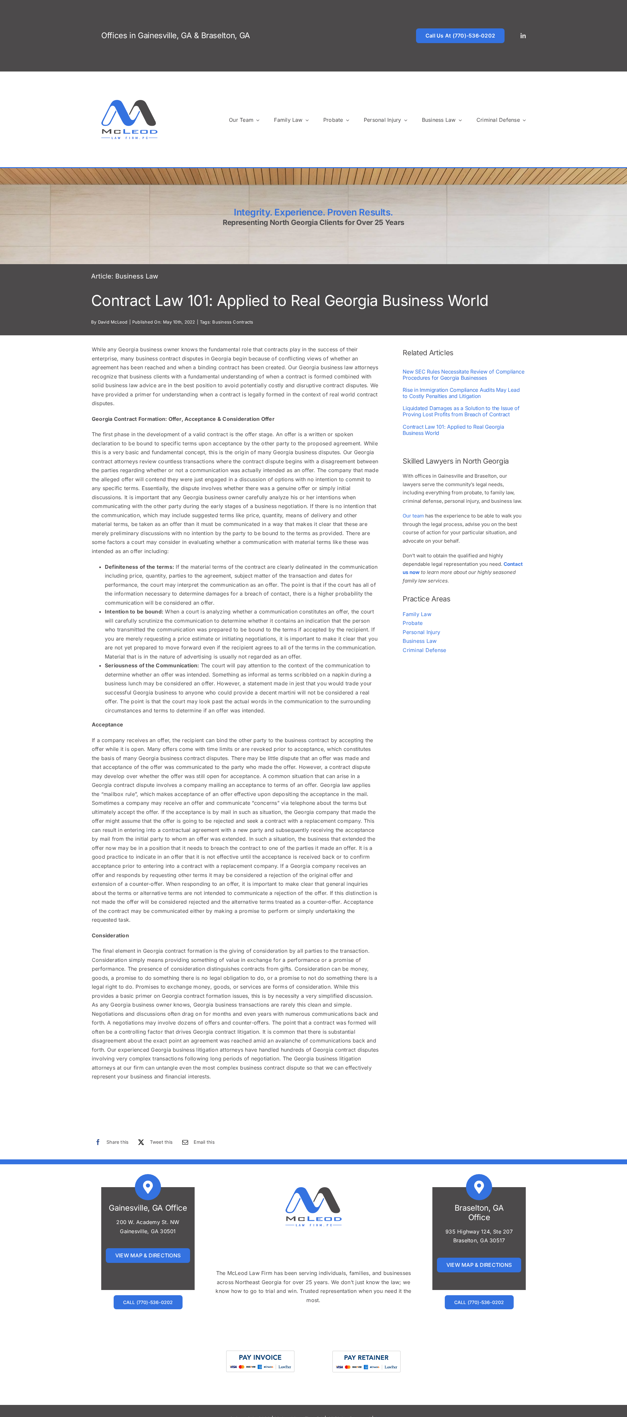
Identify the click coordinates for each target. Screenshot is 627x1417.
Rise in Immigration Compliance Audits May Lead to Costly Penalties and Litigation (461, 393)
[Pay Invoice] (260, 1350)
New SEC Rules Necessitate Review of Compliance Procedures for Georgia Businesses (463, 374)
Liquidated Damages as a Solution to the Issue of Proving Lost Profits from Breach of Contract (461, 411)
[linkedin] (523, 35)
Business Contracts (232, 322)
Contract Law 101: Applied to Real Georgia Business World (453, 429)
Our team (413, 516)
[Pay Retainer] (366, 1350)
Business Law (136, 276)
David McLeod (113, 322)
